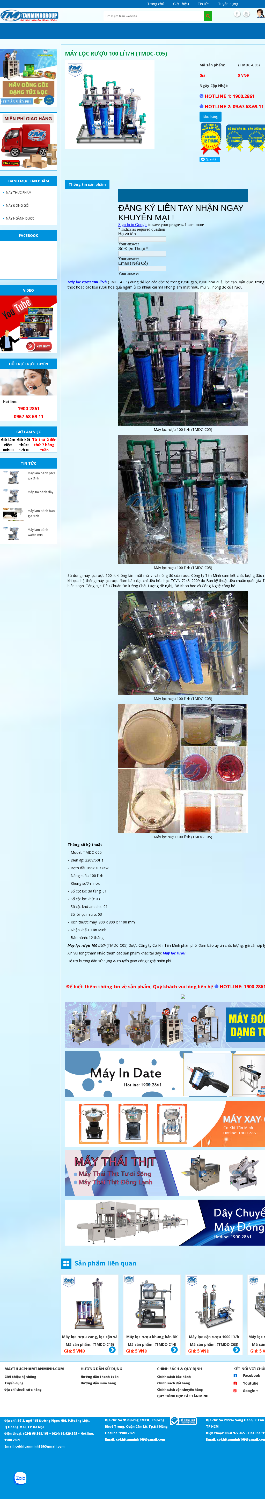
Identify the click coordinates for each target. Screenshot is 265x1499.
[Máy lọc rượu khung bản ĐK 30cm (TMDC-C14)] (151, 1304)
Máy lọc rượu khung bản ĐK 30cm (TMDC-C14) (152, 1337)
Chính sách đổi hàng (173, 1383)
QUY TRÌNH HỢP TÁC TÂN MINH (182, 1396)
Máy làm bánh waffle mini (38, 532)
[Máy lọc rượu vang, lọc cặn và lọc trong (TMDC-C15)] (89, 1304)
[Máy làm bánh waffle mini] (13, 533)
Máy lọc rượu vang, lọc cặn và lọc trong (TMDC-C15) (89, 1337)
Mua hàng (210, 116)
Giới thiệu (181, 3)
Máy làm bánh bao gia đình (41, 513)
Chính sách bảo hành (174, 1376)
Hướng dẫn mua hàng (98, 1383)
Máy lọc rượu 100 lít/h (87, 281)
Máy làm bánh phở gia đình (41, 475)
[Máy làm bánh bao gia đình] (13, 514)
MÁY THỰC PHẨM (18, 192)
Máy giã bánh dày (40, 492)
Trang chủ (155, 3)
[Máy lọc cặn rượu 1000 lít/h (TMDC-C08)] (214, 1304)
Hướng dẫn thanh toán (100, 1376)
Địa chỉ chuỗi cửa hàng (23, 1389)
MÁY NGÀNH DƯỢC (20, 218)
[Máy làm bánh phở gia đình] (13, 477)
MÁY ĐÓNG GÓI (17, 205)
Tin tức (203, 3)
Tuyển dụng (228, 3)
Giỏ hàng (112, 1350)
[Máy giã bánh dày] (13, 496)
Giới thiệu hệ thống (20, 1376)
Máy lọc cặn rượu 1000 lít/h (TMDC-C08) (214, 1337)
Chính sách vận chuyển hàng (180, 1389)
